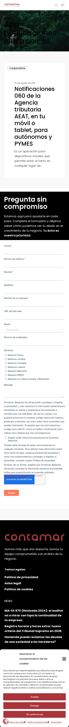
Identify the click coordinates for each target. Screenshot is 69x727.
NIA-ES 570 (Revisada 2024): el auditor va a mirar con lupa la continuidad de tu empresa (33, 615)
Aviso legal (56, 722)
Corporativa (17, 68)
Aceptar (34, 696)
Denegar (34, 705)
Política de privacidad (38, 722)
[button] (64, 658)
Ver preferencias (34, 714)
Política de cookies (17, 722)
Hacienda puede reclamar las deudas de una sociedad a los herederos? (33, 639)
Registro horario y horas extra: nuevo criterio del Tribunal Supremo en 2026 (32, 628)
